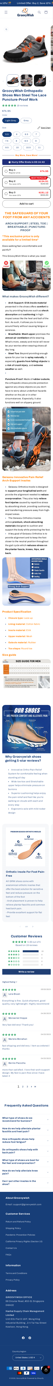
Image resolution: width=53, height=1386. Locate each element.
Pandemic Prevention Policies (20, 1235)
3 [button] (27, 1086)
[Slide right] (50, 81)
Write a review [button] (26, 972)
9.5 (7, 147)
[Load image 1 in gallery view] (13, 80)
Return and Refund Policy (18, 1222)
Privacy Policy (13, 1280)
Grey (26, 120)
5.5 (7, 134)
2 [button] (23, 1086)
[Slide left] (3, 81)
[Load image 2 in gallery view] (26, 80)
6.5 (26, 134)
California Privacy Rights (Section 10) (24, 1241)
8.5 (26, 141)
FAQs (8, 1255)
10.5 (28, 147)
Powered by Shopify (35, 1378)
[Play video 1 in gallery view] (40, 80)
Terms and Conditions (16, 1273)
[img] (9, 990)
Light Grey (10, 120)
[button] (6, 12)
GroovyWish (21, 1378)
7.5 (6, 141)
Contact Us (11, 1248)
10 (17, 147)
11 (39, 147)
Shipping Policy (13, 1228)
